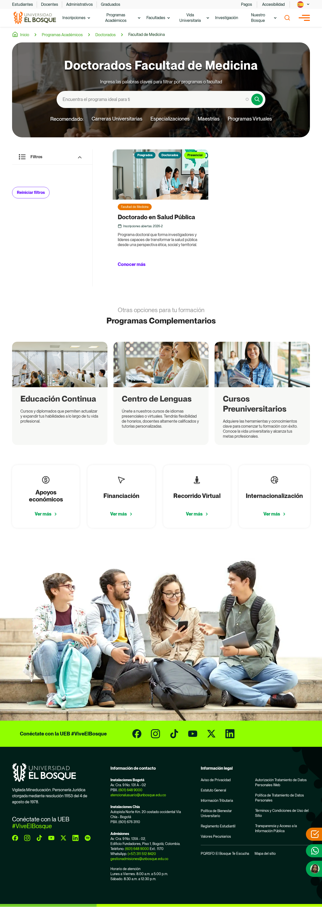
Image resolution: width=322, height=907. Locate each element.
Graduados (110, 4)
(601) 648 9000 (130, 790)
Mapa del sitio (265, 854)
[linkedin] (229, 733)
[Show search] (287, 18)
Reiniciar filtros (31, 192)
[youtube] (192, 733)
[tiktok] (174, 733)
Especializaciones (170, 119)
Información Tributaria (217, 801)
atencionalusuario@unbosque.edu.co (138, 795)
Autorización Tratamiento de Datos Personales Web (281, 782)
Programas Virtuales (250, 119)
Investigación (226, 17)
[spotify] (88, 838)
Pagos (246, 4)
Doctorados (105, 34)
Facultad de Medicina (146, 34)
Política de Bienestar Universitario (216, 813)
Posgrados (144, 155)
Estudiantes (22, 4)
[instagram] (155, 733)
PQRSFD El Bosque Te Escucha (225, 854)
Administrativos (79, 4)
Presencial (195, 155)
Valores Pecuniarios (216, 836)
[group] (59, 393)
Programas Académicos (116, 18)
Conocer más (131, 264)
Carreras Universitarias (117, 119)
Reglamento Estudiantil (218, 826)
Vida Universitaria (190, 18)
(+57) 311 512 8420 (142, 854)
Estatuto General (213, 790)
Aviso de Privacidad (216, 780)
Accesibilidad (273, 4)
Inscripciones (74, 17)
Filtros (36, 156)
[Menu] (304, 18)
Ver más (43, 514)
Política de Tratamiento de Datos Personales (279, 797)
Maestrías (209, 119)
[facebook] (136, 733)
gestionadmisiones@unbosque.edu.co (139, 859)
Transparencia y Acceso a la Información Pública (276, 828)
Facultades (155, 17)
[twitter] (211, 733)
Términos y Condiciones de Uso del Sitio (282, 813)
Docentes (49, 4)
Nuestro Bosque (258, 18)
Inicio (24, 34)
